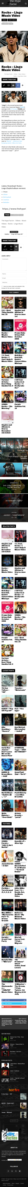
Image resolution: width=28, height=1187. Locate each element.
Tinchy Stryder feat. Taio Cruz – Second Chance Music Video (20, 1022)
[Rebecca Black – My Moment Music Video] (21, 905)
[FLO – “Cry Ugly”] (21, 701)
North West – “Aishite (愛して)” (7, 795)
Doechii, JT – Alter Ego (20, 842)
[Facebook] (18, 85)
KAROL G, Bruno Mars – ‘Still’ (7, 774)
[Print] (13, 85)
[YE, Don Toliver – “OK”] (7, 680)
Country (16, 725)
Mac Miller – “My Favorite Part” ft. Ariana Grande (7, 917)
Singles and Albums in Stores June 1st (20, 571)
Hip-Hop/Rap (17, 770)
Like (24, 1000)
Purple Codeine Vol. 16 (7, 640)
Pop (15, 745)
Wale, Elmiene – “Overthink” (7, 815)
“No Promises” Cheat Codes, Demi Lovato (20, 964)
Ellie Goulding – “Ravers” (6, 729)
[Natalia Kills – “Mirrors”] (7, 952)
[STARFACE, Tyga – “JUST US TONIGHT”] (21, 740)
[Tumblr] (12, 1171)
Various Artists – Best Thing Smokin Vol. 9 (7, 661)
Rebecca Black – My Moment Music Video (20, 916)
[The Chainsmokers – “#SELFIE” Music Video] (7, 977)
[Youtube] (19, 1171)
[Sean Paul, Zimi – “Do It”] (21, 765)
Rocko (11, 23)
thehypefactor (23, 28)
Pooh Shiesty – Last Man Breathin (20, 795)
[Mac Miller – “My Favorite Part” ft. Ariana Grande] (7, 905)
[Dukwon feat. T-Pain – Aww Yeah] (5, 1039)
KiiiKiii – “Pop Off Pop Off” (7, 710)
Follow (23, 1003)
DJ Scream (5, 23)
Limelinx (6, 200)
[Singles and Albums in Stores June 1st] (21, 560)
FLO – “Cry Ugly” (19, 710)
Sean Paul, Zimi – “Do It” (20, 773)
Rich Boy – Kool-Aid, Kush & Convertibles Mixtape (7, 595)
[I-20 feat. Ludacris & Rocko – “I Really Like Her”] (21, 583)
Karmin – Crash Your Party (7, 939)
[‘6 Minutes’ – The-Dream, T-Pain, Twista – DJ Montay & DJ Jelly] (21, 977)
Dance (3, 725)
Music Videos (12, 20)
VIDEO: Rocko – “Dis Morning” (20, 617)
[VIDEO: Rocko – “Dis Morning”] (21, 607)
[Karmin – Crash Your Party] (7, 929)
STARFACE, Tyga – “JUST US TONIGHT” (20, 750)
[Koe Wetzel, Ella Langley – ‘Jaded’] (21, 720)
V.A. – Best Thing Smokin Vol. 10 (20, 640)
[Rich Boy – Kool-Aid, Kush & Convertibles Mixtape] (7, 583)
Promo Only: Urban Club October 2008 (7, 618)
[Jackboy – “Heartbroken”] (14, 515)
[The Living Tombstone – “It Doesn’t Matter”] (14, 486)
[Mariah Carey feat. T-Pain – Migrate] (21, 929)
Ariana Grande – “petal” (19, 815)
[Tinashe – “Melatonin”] (21, 680)
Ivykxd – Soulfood (14, 1071)
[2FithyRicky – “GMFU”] (14, 501)
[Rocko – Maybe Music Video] (7, 560)
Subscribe (23, 1006)
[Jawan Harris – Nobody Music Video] (5, 1065)
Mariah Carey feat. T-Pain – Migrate (20, 940)
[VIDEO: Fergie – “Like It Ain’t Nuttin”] (7, 834)
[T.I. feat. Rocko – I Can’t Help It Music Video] (21, 536)
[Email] (8, 85)
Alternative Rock (14, 482)
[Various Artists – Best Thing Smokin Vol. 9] (7, 651)
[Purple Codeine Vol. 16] (7, 630)
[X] (15, 1171)
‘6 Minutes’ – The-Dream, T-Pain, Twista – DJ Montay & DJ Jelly (20, 989)
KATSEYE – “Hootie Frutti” (8, 1103)
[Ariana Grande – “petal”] (21, 806)
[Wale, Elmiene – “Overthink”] (7, 806)
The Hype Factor (8, 74)
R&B (15, 706)
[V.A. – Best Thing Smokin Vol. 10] (21, 630)
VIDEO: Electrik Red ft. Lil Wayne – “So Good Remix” (20, 868)
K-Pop (3, 706)
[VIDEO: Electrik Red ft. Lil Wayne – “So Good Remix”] (21, 856)
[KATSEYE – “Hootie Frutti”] (23, 1106)
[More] (22, 85)
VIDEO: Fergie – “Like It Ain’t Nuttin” (7, 844)
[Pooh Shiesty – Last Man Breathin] (21, 785)
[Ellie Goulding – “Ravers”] (7, 720)
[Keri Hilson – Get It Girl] (5, 1053)
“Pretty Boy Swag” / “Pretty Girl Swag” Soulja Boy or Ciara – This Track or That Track (7, 1023)
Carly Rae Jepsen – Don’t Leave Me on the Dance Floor (7, 752)
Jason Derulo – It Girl (7, 865)
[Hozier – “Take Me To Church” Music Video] (5, 1080)
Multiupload (7, 197)
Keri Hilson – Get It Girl (15, 1051)
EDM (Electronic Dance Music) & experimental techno (8, 1114)
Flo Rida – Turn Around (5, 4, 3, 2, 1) (7, 890)
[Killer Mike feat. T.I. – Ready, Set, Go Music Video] (21, 881)
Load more (13, 1120)
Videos (4, 20)
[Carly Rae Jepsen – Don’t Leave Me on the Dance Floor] (7, 740)
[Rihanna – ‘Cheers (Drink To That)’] (5, 1046)
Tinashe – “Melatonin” (20, 689)
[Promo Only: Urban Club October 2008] (7, 607)
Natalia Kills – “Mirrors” (7, 961)
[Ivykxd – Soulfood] (5, 1072)
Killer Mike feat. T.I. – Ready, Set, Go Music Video (20, 892)
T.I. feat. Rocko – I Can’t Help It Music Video (20, 547)
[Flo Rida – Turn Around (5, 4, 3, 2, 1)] (7, 881)
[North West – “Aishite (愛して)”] (7, 785)
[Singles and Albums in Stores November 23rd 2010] (7, 536)
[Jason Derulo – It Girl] (7, 856)
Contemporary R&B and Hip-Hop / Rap (12, 474)
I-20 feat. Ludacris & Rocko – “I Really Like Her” (19, 595)
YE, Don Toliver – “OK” (5, 690)
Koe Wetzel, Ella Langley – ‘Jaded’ (20, 729)
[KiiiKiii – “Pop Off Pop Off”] (7, 701)
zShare (5, 194)
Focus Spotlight (5, 910)
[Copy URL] (4, 85)
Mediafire (6, 202)
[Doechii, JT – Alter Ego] (21, 834)
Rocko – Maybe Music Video (7, 570)
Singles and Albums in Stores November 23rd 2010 (7, 548)
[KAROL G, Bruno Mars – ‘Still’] (7, 765)
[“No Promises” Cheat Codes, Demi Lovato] (21, 952)
